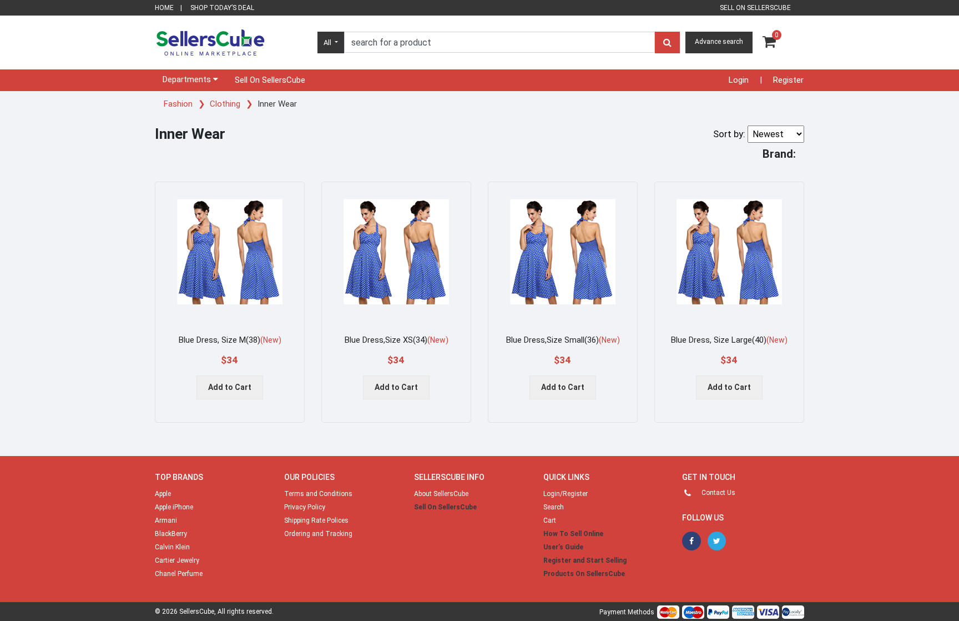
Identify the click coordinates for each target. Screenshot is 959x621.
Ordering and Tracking (318, 534)
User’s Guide (563, 547)
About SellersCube (441, 494)
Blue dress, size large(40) (729, 340)
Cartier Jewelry (177, 560)
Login (739, 80)
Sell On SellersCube (270, 80)
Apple (163, 494)
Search (553, 507)
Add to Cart (229, 387)
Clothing (226, 104)
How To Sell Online (573, 534)
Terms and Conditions (318, 494)
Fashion (179, 104)
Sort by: (729, 133)
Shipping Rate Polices (316, 520)
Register (788, 80)
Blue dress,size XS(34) (396, 340)
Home (164, 8)
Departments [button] (188, 79)
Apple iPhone (174, 507)
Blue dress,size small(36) (563, 340)
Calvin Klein (172, 547)
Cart (549, 520)
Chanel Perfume (179, 574)
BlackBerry (171, 534)
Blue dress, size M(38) (230, 340)
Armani (166, 520)
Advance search (719, 42)
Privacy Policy (304, 507)
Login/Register (565, 494)
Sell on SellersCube (755, 8)
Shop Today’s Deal (222, 8)
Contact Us (718, 493)
